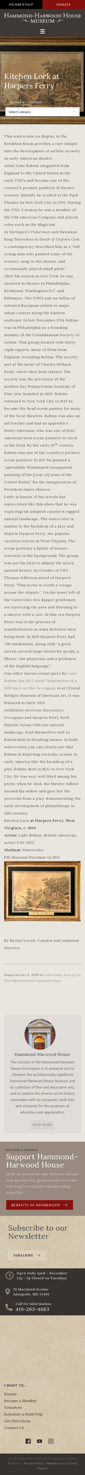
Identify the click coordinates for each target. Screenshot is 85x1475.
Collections (53, 975)
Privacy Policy (34, 1463)
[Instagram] (50, 1441)
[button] (21, 4)
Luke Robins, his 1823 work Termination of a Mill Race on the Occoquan (40, 680)
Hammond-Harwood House (39, 981)
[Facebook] (28, 1441)
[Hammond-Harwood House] (40, 1034)
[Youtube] (39, 1441)
